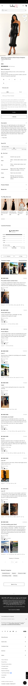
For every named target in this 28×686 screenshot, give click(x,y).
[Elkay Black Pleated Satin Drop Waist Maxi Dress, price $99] (5, 205)
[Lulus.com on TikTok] (16, 631)
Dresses (15, 575)
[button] (24, 16)
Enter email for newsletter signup (7, 619)
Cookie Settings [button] (4, 668)
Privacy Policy (18, 104)
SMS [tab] (8, 92)
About (2, 655)
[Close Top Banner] (26, 2)
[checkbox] (14, 234)
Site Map (3, 677)
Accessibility (3, 675)
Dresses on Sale (22, 573)
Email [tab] (20, 92)
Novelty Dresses (6, 573)
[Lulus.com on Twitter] (10, 631)
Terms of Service (15, 601)
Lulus (2, 60)
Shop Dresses (4, 637)
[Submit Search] (25, 10)
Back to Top (14, 584)
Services (3, 650)
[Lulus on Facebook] (7, 631)
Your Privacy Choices (5, 672)
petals (18, 170)
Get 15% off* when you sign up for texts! (14, 598)
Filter (21, 256)
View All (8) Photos (23, 260)
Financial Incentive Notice (14, 602)
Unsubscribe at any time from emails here (13, 624)
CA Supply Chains (4, 666)
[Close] (27, 673)
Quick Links (4, 641)
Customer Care (4, 646)
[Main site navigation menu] (2, 6)
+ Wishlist (14, 116)
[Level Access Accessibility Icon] (25, 631)
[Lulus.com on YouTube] (13, 631)
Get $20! (26, 676)
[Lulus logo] (14, 5)
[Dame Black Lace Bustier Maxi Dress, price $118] (13, 205)
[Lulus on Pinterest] (5, 631)
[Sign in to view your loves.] (23, 6)
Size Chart (5, 153)
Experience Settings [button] (5, 670)
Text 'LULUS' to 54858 (14, 609)
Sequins (14, 573)
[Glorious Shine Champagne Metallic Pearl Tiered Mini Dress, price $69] (22, 205)
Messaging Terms (11, 104)
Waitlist (14, 112)
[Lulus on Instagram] (2, 631)
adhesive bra (13, 170)
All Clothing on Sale (6, 575)
